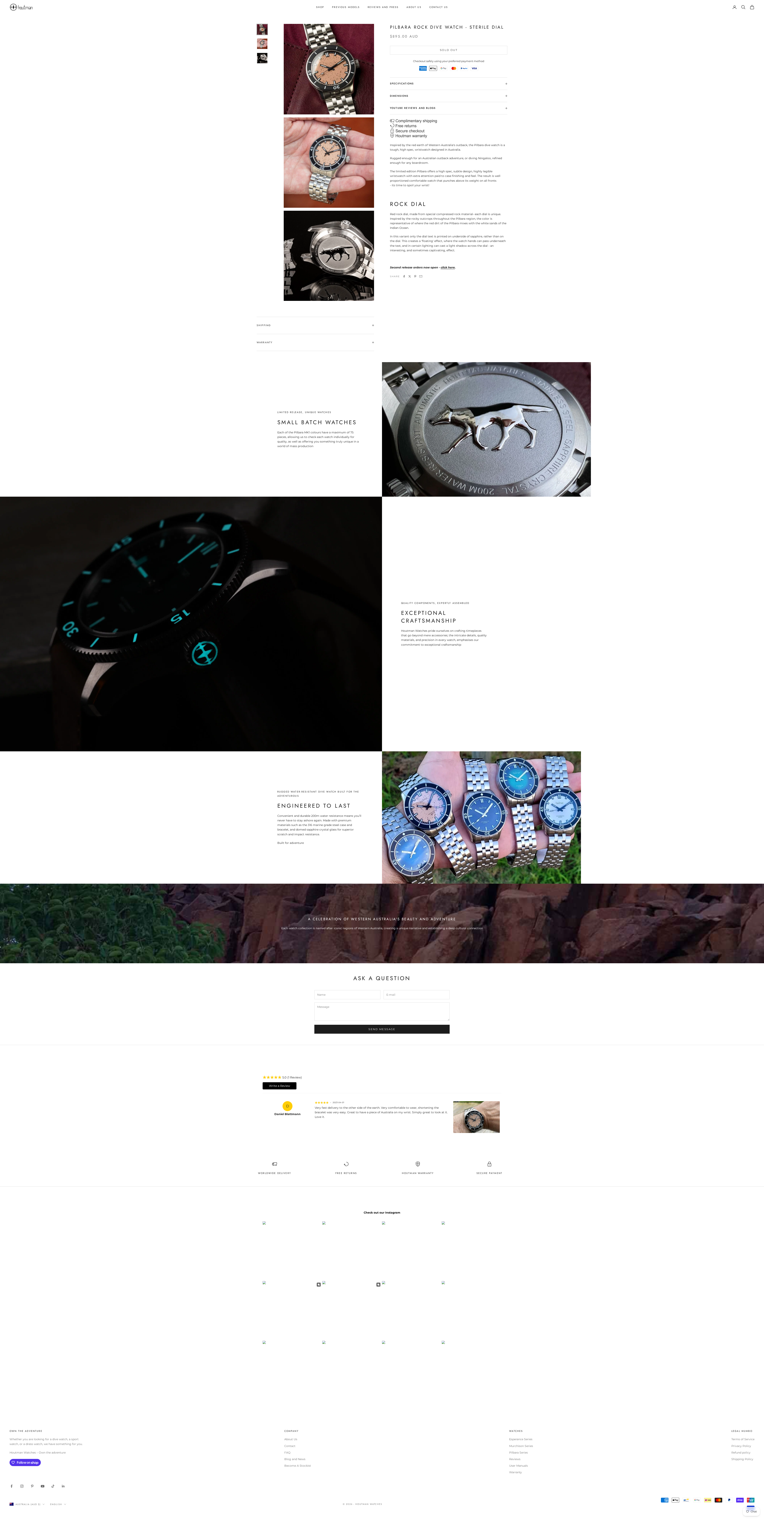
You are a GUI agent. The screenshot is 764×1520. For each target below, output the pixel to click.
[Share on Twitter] (409, 276)
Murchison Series (521, 1446)
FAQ (287, 1452)
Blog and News (294, 1459)
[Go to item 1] (262, 29)
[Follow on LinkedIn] (63, 1486)
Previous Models (346, 7)
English (56, 1504)
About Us (413, 7)
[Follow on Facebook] (12, 1486)
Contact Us (438, 7)
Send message (381, 1029)
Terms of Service (742, 1439)
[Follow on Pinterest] (32, 1486)
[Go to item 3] (262, 58)
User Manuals (518, 1465)
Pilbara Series (518, 1452)
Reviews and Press (383, 7)
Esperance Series (520, 1439)
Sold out (448, 50)
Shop (320, 7)
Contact (289, 1446)
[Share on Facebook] (404, 276)
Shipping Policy (742, 1459)
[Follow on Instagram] (22, 1486)
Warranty (515, 1472)
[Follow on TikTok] (53, 1486)
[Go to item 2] (262, 43)
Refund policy (740, 1452)
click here (448, 267)
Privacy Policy (741, 1446)
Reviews (514, 1459)
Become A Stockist (297, 1465)
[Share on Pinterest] (415, 276)
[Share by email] (420, 276)
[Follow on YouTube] (43, 1486)
